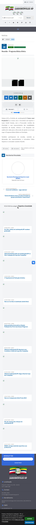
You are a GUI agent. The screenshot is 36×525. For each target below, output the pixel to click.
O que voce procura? (8, 17)
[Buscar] (28, 18)
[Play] (16, 104)
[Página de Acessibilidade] (30, 22)
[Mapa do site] (26, 22)
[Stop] (20, 104)
